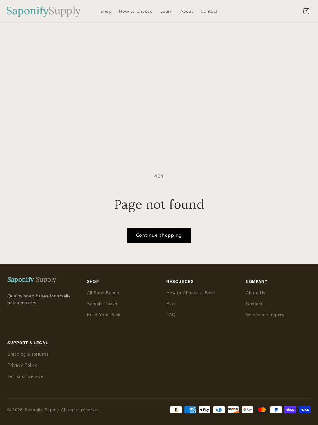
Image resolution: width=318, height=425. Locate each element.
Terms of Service (25, 376)
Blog (171, 303)
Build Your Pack (103, 314)
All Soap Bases (103, 292)
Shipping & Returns (28, 354)
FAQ (171, 314)
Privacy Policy (22, 364)
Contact (254, 303)
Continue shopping (159, 235)
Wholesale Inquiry (265, 314)
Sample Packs (102, 303)
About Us (256, 292)
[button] (306, 11)
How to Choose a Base (190, 292)
